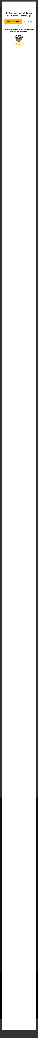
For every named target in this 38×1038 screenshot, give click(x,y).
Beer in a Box (19, 6)
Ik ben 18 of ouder (13, 21)
